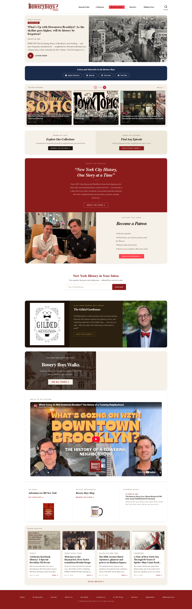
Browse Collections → (60, 148)
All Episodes (38, 597)
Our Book (84, 597)
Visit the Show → (84, 334)
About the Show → (96, 205)
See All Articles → (96, 581)
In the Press (118, 597)
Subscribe (119, 287)
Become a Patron (117, 7)
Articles (54, 597)
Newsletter (150, 597)
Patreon (134, 597)
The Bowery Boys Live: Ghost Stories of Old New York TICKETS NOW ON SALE (143, 497)
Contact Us (100, 597)
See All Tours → (60, 382)
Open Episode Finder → (131, 148)
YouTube (123, 75)
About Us (133, 7)
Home (22, 597)
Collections (100, 7)
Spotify (91, 75)
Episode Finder (84, 7)
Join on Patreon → (131, 256)
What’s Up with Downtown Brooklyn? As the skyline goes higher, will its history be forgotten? (56, 30)
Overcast (107, 75)
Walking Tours (149, 7)
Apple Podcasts (73, 75)
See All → (160, 87)
